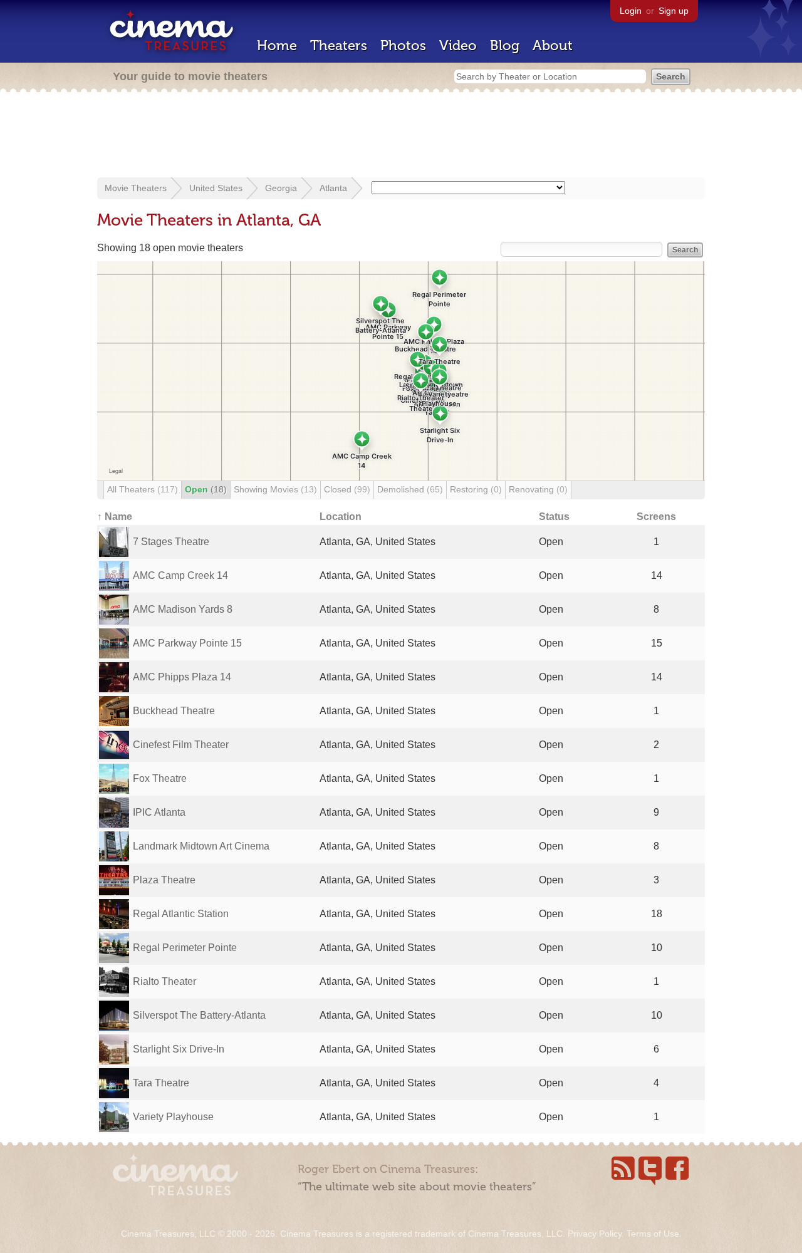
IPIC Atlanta (159, 812)
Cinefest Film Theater (181, 744)
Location (341, 516)
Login (631, 11)
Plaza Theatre (164, 880)
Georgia (281, 188)
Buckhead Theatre (174, 710)
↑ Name (114, 516)
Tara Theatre (161, 1083)
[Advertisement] (401, 136)
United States (215, 188)
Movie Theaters (136, 188)
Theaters (338, 45)
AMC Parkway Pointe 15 (187, 643)
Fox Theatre (160, 778)
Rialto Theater (164, 981)
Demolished (410, 489)
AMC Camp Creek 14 (180, 575)
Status (554, 516)
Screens (656, 516)
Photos (403, 45)
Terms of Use (653, 1234)
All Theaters (142, 489)
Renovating (538, 489)
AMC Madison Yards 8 (182, 609)
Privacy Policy (595, 1234)
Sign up (674, 11)
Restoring (476, 489)
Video (458, 45)
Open (206, 489)
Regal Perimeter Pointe (185, 947)
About (553, 45)
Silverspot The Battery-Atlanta (199, 1015)
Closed (347, 489)
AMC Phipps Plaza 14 (182, 677)
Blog (504, 45)
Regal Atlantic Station (181, 913)
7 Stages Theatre (171, 541)
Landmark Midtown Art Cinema (201, 846)
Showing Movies (275, 489)
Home (277, 45)
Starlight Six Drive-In (178, 1049)
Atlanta (333, 188)
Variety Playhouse (173, 1116)
